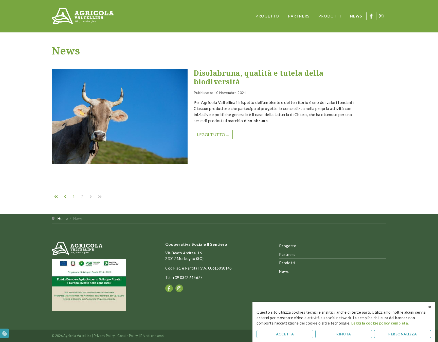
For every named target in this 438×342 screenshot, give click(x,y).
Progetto (267, 16)
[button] (4, 333)
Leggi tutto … (213, 134)
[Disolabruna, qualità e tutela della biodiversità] (120, 118)
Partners (299, 16)
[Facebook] (371, 16)
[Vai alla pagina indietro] (66, 196)
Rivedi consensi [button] (152, 336)
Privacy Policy (104, 336)
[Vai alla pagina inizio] (56, 196)
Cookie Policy (127, 336)
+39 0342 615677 (187, 277)
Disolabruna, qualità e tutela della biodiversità (259, 77)
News (356, 16)
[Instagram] (381, 16)
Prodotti (329, 16)
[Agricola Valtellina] (83, 15)
